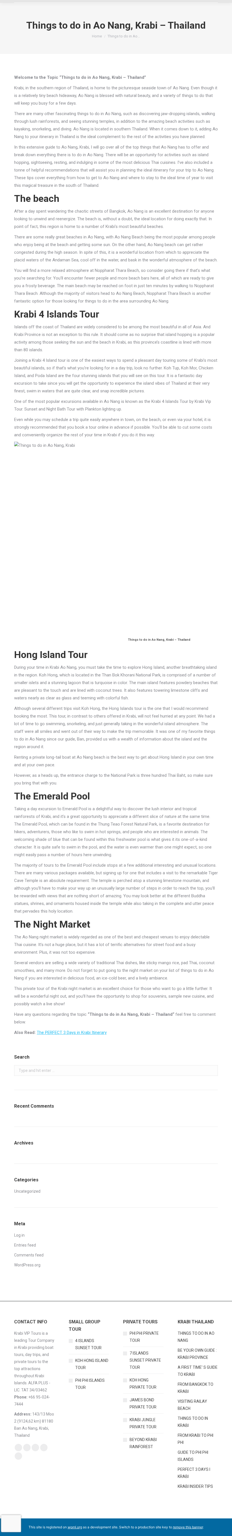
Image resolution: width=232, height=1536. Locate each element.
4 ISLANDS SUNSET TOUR (88, 1344)
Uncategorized (27, 1191)
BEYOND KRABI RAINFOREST (143, 1443)
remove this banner (188, 1527)
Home (97, 36)
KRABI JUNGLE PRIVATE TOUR (143, 1423)
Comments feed (29, 1255)
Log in (19, 1235)
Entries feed (25, 1245)
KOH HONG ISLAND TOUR (91, 1364)
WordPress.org (27, 1265)
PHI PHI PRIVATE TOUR (144, 1337)
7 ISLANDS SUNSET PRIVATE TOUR (145, 1360)
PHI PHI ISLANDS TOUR (90, 1384)
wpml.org (75, 1527)
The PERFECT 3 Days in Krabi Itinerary (72, 1032)
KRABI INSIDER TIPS (195, 1486)
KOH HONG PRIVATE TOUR (143, 1383)
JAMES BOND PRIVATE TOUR (143, 1403)
